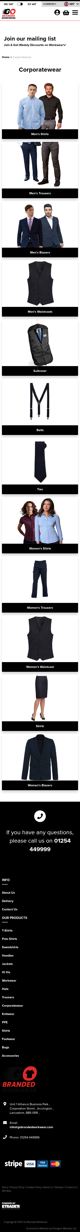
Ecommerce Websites (37, 1228)
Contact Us (9, 909)
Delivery (7, 901)
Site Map (6, 1190)
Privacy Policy (17, 1187)
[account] (57, 12)
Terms (5, 1187)
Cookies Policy (34, 1187)
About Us (8, 892)
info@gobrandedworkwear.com (31, 1127)
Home (6, 57)
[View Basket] (66, 12)
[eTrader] (40, 1205)
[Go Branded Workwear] (26, 15)
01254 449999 (50, 844)
